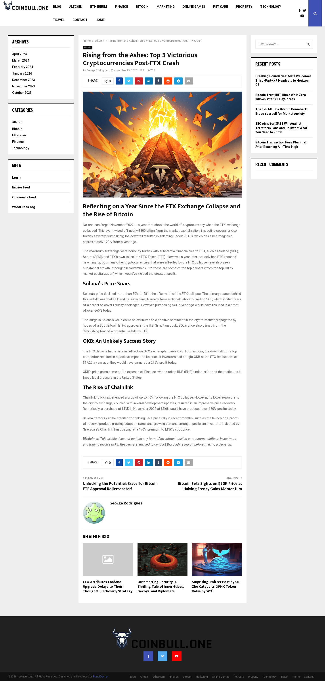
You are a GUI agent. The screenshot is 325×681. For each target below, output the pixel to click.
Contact (80, 20)
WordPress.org (23, 207)
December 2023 (23, 80)
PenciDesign (101, 676)
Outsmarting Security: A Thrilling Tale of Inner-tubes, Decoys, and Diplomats (161, 586)
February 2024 (22, 67)
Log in (16, 177)
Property (244, 6)
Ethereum (98, 6)
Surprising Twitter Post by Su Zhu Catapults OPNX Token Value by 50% (215, 586)
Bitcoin (142, 6)
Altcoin (75, 6)
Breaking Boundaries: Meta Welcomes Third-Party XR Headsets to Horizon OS (283, 80)
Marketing (166, 6)
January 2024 (22, 73)
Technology (270, 6)
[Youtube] (303, 16)
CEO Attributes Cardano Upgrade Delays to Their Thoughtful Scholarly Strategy (107, 586)
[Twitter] (305, 10)
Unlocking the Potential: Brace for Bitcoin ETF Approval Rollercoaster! (120, 486)
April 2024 (19, 54)
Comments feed (24, 197)
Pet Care (220, 6)
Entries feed (21, 187)
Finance (121, 6)
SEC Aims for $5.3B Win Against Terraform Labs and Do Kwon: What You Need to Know (281, 128)
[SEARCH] (308, 44)
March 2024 (20, 60)
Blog (57, 6)
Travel (59, 20)
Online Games (194, 6)
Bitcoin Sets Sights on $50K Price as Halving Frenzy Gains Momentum (210, 486)
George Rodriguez (97, 70)
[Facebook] (301, 10)
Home (100, 20)
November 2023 (23, 86)
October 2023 (22, 92)
